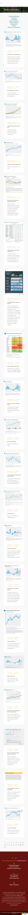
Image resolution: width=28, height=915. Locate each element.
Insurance (14, 18)
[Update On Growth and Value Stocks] (14, 149)
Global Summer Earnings (11, 548)
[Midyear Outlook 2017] (14, 662)
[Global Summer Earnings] (14, 533)
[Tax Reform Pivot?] (14, 498)
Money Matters (14, 22)
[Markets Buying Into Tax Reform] (14, 76)
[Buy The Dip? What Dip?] (14, 426)
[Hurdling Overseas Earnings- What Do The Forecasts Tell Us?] (14, 696)
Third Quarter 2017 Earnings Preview (13, 54)
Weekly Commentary (14, 27)
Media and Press (14, 21)
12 (9, 845)
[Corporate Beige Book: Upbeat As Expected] (14, 282)
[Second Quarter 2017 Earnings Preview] (14, 573)
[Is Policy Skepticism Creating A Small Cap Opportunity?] (14, 460)
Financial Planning (14, 16)
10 (5, 845)
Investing (14, 19)
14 (14, 845)
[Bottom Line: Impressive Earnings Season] (14, 388)
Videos (14, 25)
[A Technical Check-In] (14, 621)
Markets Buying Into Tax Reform (13, 90)
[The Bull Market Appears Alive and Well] (14, 110)
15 (16, 845)
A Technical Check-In (11, 641)
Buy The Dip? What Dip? (11, 441)
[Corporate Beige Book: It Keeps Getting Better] (14, 776)
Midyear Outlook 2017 (11, 676)
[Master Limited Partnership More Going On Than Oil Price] (14, 736)
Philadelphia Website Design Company (19, 912)
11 (7, 845)
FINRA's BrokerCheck (21, 860)
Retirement (14, 24)
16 (18, 845)
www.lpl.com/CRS (14, 904)
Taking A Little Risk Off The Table (13, 366)
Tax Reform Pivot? (10, 513)
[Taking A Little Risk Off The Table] (14, 345)
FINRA (18, 895)
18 (23, 845)
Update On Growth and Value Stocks (13, 164)
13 (11, 845)
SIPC (22, 895)
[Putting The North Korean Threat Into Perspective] (14, 232)
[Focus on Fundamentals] (14, 813)
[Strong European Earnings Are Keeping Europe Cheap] (14, 184)
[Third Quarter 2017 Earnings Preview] (14, 39)
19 (5, 847)
